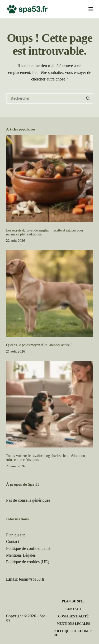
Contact (12, 541)
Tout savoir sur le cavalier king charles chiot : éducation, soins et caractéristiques (46, 458)
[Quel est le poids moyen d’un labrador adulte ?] (49, 293)
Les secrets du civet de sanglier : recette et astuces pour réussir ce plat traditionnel (44, 232)
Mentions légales (73, 624)
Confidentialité (73, 616)
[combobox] (45, 98)
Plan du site (15, 535)
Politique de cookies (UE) (27, 562)
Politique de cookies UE (73, 633)
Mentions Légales (21, 555)
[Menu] (90, 9)
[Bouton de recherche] (88, 98)
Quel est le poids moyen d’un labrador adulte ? (39, 345)
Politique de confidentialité (28, 548)
